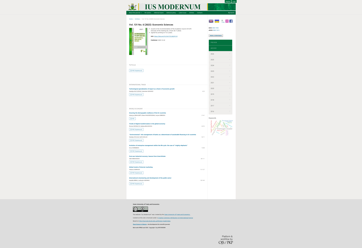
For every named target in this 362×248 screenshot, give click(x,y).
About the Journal (134, 13)
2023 (212, 71)
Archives (137, 19)
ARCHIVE (214, 48)
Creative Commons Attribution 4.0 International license (175, 218)
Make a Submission (216, 35)
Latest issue (182, 13)
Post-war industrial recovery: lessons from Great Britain (147, 156)
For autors (148, 13)
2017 (212, 106)
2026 (212, 54)
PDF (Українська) (137, 70)
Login (234, 1)
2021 (212, 83)
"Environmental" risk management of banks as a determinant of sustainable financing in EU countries (162, 134)
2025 (212, 60)
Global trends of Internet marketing (141, 167)
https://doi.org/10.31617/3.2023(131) (166, 36)
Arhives (191, 13)
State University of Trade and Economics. (177, 214)
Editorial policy (171, 13)
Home (131, 19)
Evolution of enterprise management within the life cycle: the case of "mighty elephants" (158, 145)
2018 (212, 100)
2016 (212, 111)
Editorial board (158, 13)
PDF (133, 118)
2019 (212, 94)
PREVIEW (214, 42)
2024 (212, 65)
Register (228, 1)
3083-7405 (215, 28)
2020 (212, 88)
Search (232, 13)
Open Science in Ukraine (140, 224)
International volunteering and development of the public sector (150, 178)
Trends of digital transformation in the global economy (147, 124)
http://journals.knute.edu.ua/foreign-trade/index (154, 221)
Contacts (199, 13)
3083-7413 (216, 30)
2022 (212, 77)
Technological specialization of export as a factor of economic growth (151, 89)
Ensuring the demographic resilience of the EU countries (147, 113)
